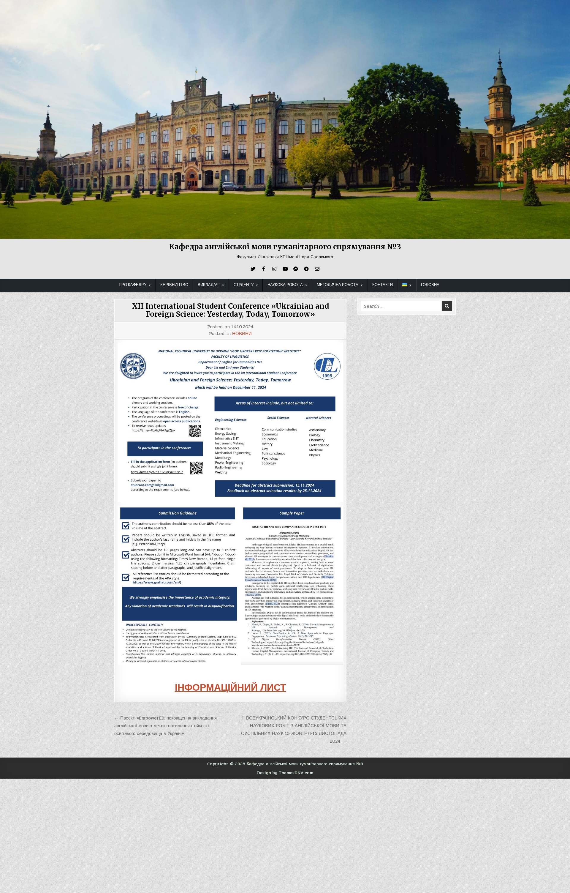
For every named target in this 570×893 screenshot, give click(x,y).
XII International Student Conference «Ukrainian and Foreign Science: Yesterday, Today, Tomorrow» (230, 310)
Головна (430, 285)
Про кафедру (132, 285)
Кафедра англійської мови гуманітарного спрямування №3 (285, 246)
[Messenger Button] (296, 269)
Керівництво (174, 285)
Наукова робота (285, 285)
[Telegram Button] (306, 269)
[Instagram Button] (274, 269)
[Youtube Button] (285, 269)
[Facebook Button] (263, 269)
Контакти (382, 285)
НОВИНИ (242, 334)
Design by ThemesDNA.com (285, 772)
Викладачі (209, 285)
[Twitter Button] (253, 269)
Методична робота (337, 285)
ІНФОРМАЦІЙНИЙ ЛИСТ (230, 687)
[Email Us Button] (317, 269)
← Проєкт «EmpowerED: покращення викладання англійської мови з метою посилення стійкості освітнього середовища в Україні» (165, 725)
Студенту (244, 285)
